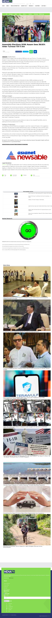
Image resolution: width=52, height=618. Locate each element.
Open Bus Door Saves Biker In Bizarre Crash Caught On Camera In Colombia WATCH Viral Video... (25, 427)
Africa (24, 14)
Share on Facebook (18, 51)
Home (3, 5)
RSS (9, 611)
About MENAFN (7, 589)
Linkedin (9, 609)
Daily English (7, 593)
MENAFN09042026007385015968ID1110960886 (15, 144)
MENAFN (4, 56)
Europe (11, 14)
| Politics (30, 14)
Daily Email (10, 608)
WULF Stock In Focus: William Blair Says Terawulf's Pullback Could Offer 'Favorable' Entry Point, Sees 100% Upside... (24, 398)
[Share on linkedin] (35, 51)
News (7, 5)
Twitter (9, 605)
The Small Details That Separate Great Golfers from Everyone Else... (13, 246)
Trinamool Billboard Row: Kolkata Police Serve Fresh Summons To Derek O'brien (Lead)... (26, 369)
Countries (37, 5)
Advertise (5, 588)
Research (31, 5)
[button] (30, 3)
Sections (43, 5)
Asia (20, 14)
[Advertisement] (20, 9)
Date (4, 51)
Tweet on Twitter (25, 51)
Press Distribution (15, 5)
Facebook (10, 603)
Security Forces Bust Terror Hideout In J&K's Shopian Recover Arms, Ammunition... (22, 547)
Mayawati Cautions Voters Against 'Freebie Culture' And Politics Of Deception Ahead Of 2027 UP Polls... (25, 298)
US (5, 14)
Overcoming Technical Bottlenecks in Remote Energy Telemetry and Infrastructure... (16, 244)
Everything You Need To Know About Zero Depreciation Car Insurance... (23, 513)
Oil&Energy (42, 14)
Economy (36, 14)
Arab (16, 14)
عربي (27, 3)
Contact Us (6, 586)
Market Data (24, 5)
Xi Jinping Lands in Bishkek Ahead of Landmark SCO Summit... (21, 331)
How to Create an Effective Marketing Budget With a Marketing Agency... (14, 249)
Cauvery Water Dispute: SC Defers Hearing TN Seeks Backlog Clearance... (24, 485)
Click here (11, 578)
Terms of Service (7, 583)
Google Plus (10, 606)
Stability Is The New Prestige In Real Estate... (36, 199)
